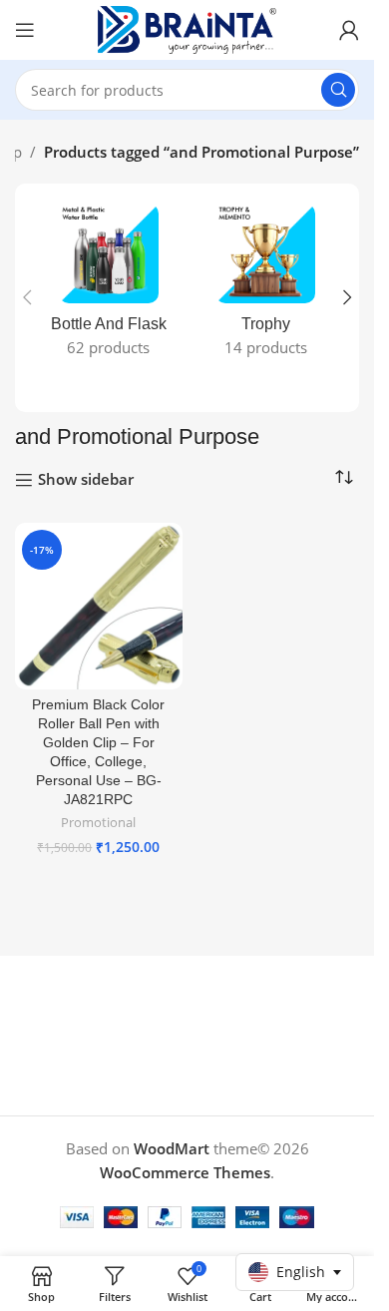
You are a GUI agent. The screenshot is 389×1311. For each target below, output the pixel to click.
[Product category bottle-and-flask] (109, 286)
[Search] (338, 90)
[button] (27, 297)
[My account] (349, 30)
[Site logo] (187, 28)
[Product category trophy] (266, 286)
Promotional (98, 822)
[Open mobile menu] (25, 30)
